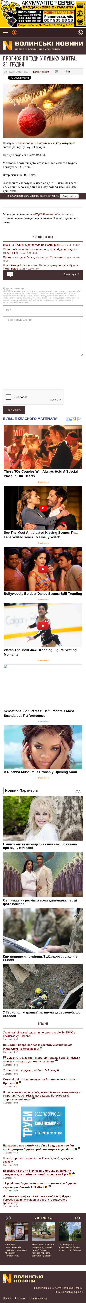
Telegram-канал (43, 214)
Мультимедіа (43, 1218)
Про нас (7, 1298)
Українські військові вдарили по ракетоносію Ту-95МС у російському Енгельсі (39, 1034)
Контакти (20, 1298)
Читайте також (43, 237)
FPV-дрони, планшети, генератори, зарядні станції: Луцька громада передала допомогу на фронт (41, 1059)
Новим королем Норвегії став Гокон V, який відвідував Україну (38, 1159)
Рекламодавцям (38, 1298)
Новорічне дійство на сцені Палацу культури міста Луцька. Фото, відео (41, 266)
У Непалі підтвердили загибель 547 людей (31, 1070)
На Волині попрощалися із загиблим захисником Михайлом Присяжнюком (16, 1250)
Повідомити (69, 196)
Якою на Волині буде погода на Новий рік (30, 245)
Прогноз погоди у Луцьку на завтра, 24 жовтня (33, 257)
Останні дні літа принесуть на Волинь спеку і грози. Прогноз (70, 1247)
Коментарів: (41, 71)
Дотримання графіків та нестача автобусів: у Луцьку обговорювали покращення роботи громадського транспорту (37, 1199)
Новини (43, 1024)
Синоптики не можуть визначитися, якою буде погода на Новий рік (40, 251)
